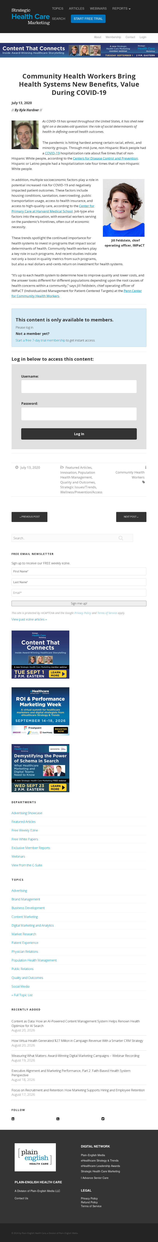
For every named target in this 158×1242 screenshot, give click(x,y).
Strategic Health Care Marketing (100, 1171)
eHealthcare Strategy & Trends (99, 1160)
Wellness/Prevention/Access (81, 492)
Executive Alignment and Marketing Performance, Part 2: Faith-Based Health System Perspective (71, 1072)
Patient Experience (25, 942)
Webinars (98, 8)
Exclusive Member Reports (31, 848)
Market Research (24, 934)
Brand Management (26, 899)
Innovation (68, 472)
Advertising (19, 890)
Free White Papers (25, 839)
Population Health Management (34, 960)
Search (58, 19)
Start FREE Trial (88, 19)
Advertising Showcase (27, 813)
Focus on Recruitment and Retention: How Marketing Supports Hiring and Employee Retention (78, 1090)
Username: (30, 376)
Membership (113, 37)
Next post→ (131, 516)
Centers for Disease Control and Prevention (105, 158)
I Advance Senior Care (94, 1178)
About (97, 37)
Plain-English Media (93, 1155)
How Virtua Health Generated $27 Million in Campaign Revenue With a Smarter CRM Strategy (77, 1040)
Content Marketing (25, 916)
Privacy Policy (82, 613)
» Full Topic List (22, 995)
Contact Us (21, 1198)
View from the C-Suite (27, 865)
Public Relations (23, 969)
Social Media (20, 986)
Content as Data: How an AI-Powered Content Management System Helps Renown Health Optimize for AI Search (76, 1023)
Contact (130, 37)
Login (143, 37)
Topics (57, 8)
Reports (120, 8)
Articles (76, 8)
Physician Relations (25, 951)
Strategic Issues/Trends (78, 487)
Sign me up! (79, 603)
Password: (29, 403)
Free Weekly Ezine (25, 830)
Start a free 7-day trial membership (40, 340)
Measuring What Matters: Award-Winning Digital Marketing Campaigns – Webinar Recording (75, 1055)
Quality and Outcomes (77, 482)
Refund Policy (89, 1202)
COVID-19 (52, 153)
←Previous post (29, 516)
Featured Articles (79, 467)
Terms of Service (107, 613)
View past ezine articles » (30, 619)
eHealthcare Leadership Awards (100, 1166)
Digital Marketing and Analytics (33, 925)
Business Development (28, 908)
